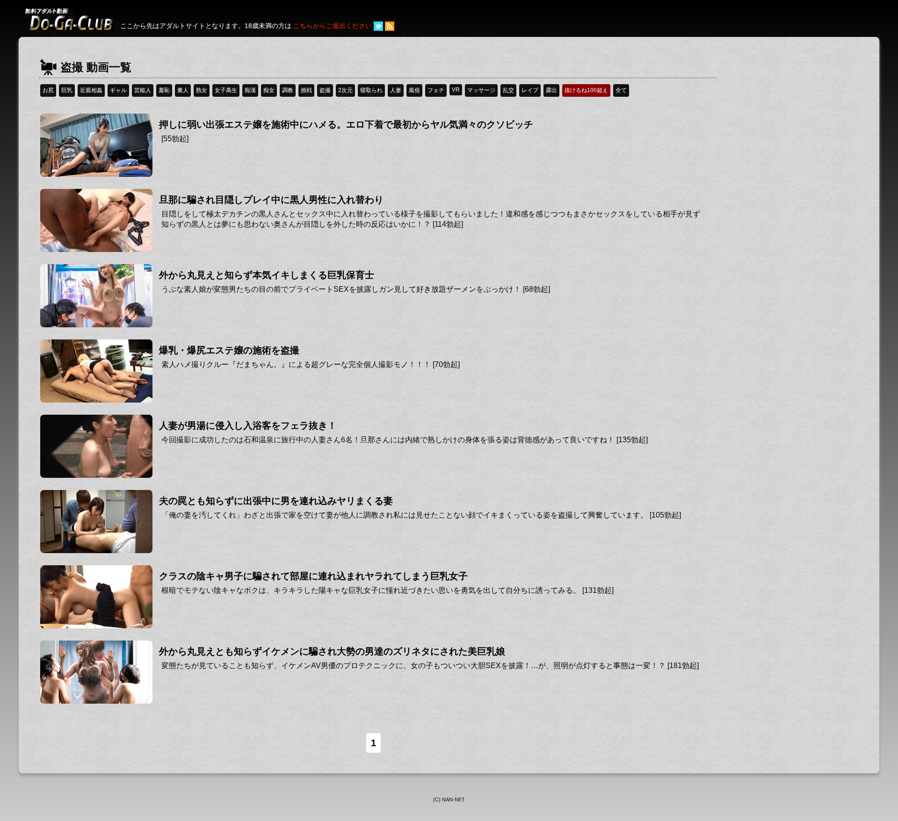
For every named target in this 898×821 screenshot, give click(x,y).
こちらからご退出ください (332, 25)
